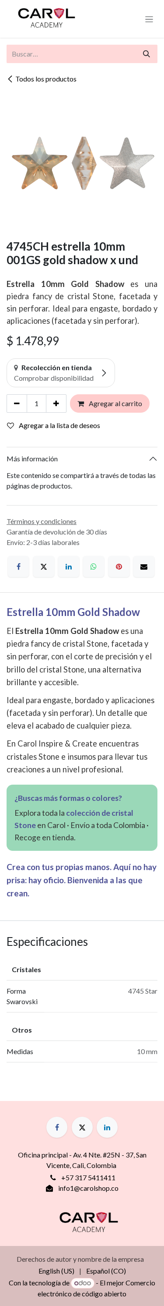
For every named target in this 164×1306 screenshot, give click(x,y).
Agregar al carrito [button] (114, 403)
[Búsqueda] (146, 54)
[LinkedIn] (68, 566)
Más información (32, 458)
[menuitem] (56, 1271)
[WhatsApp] (93, 566)
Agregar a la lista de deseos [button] (58, 425)
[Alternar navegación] (149, 19)
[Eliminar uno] (17, 403)
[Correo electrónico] (143, 566)
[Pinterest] (118, 566)
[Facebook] (18, 566)
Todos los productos (46, 78)
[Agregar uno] (56, 403)
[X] (43, 566)
